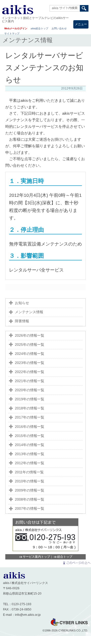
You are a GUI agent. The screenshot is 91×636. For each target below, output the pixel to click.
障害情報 (22, 321)
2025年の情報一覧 (29, 345)
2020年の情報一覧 (29, 390)
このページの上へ (76, 563)
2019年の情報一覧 (29, 399)
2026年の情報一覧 (29, 335)
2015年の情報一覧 (29, 436)
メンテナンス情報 (29, 312)
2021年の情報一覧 (29, 381)
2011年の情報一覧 (29, 472)
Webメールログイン (15, 28)
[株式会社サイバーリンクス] (69, 625)
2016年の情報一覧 (29, 427)
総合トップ (64, 556)
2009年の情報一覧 (29, 490)
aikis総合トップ (39, 28)
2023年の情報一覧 (29, 363)
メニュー (81, 24)
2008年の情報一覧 (29, 499)
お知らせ (22, 303)
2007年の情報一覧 (29, 508)
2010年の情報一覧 (29, 481)
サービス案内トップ (36, 556)
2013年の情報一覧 (29, 454)
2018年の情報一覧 (29, 408)
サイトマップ (11, 33)
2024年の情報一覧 (29, 354)
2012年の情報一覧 (29, 463)
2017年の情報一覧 (29, 417)
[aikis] (14, 577)
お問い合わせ (59, 28)
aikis (17, 9)
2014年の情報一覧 (29, 445)
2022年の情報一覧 (29, 372)
